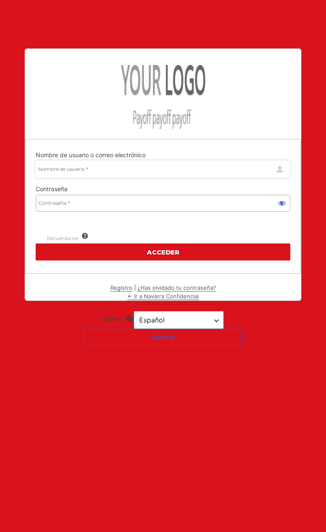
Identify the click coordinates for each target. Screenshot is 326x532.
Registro (121, 287)
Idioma (111, 318)
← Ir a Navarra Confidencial (163, 296)
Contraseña (51, 188)
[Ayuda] (85, 236)
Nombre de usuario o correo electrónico (91, 154)
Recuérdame (62, 238)
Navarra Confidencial (163, 97)
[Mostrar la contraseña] (281, 203)
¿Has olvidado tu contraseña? (177, 287)
